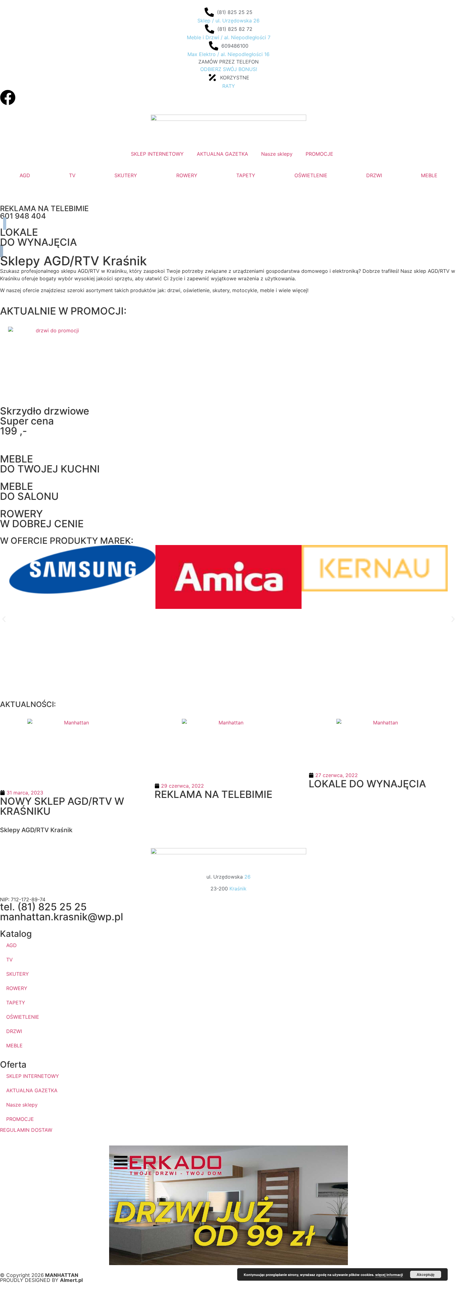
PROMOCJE (20, 1119)
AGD (25, 175)
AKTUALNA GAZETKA (32, 1090)
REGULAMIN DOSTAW (26, 1130)
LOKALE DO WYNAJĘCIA (367, 784)
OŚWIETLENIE (310, 175)
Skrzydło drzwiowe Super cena (44, 416)
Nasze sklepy (22, 1105)
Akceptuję (426, 1274)
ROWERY (186, 175)
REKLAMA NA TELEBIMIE (44, 208)
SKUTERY (125, 175)
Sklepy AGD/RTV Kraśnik (36, 830)
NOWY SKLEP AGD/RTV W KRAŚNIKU (62, 806)
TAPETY (245, 175)
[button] (4, 619)
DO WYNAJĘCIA (38, 242)
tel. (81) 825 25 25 (43, 907)
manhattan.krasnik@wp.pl (61, 917)
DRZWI (374, 175)
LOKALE (19, 232)
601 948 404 (23, 216)
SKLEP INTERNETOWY (32, 1076)
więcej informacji (389, 1274)
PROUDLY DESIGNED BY (41, 1280)
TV (72, 175)
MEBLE (429, 175)
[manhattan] (8, 97)
